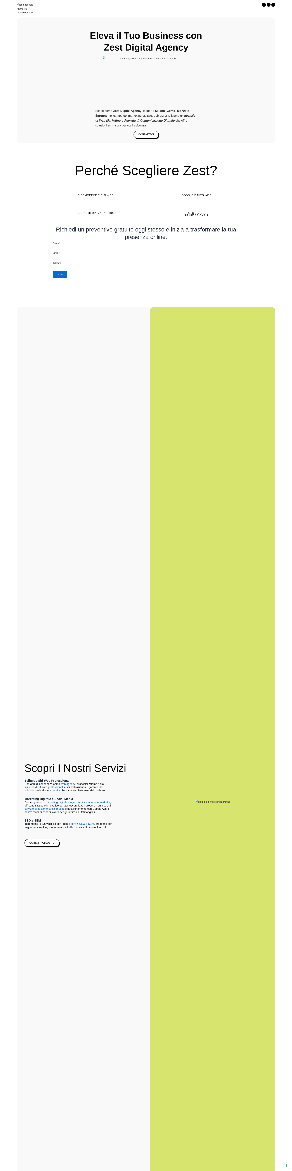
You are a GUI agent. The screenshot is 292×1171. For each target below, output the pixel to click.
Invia (60, 274)
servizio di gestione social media (44, 808)
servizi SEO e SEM (82, 823)
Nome (56, 242)
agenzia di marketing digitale (50, 802)
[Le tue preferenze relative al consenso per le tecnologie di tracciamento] (287, 1166)
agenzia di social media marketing (90, 802)
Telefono (57, 262)
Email (56, 252)
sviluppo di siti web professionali (43, 787)
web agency (68, 783)
